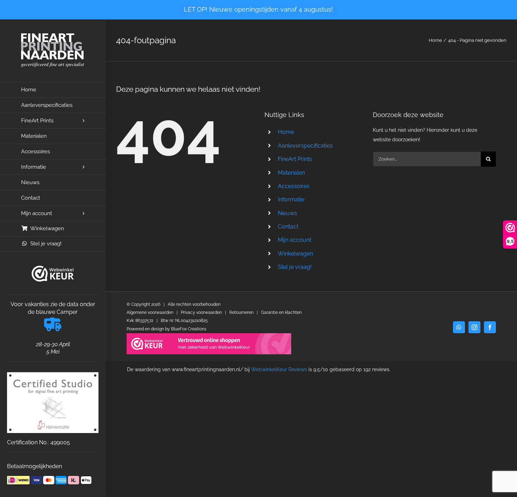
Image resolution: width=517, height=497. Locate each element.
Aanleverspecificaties (305, 145)
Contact (288, 226)
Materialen (291, 172)
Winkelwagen (295, 253)
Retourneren (241, 312)
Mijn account (294, 240)
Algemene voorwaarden (150, 312)
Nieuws (287, 213)
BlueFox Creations (188, 329)
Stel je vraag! (295, 267)
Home (286, 132)
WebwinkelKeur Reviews (279, 369)
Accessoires (293, 186)
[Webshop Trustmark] (53, 274)
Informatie (291, 199)
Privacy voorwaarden (201, 312)
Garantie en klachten (281, 312)
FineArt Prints (295, 159)
